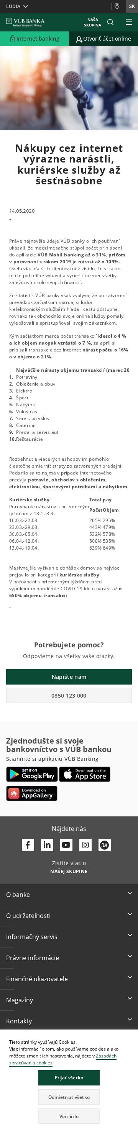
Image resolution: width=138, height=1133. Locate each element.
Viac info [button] (69, 1116)
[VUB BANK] (25, 22)
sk (132, 6)
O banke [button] (18, 894)
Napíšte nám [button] (69, 676)
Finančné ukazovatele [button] (37, 979)
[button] (110, 22)
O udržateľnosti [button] (28, 915)
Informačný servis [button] (32, 937)
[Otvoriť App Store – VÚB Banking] (85, 774)
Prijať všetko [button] (69, 1077)
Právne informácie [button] (32, 958)
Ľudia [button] (13, 6)
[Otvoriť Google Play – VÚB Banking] (32, 774)
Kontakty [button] (19, 1021)
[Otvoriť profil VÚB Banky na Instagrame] (85, 845)
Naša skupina (92, 22)
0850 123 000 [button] (69, 695)
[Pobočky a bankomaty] (119, 6)
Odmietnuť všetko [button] (69, 1097)
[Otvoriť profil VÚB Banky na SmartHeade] (105, 845)
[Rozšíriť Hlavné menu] (129, 22)
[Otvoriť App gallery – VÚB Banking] (32, 793)
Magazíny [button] (19, 1000)
